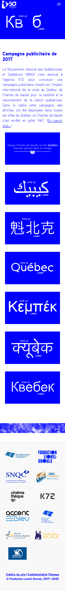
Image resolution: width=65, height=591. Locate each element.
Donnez (54, 574)
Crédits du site (16, 574)
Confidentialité (38, 574)
